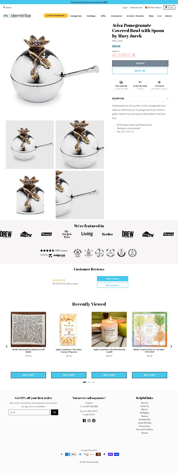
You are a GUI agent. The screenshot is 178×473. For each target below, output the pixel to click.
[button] (55, 69)
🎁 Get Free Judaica (153, 7)
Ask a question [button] (112, 285)
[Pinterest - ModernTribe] (94, 420)
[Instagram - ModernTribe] (89, 420)
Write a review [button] (112, 278)
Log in (125, 7)
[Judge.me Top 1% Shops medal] (121, 253)
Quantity (115, 51)
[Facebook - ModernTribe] (84, 420)
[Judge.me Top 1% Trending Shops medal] (132, 253)
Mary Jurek (117, 40)
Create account (136, 7)
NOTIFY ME (140, 70)
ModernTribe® (92, 462)
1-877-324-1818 (91, 406)
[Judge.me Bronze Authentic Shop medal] (110, 253)
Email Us (89, 403)
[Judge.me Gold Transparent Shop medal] (99, 253)
